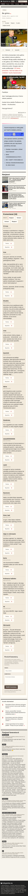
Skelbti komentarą (11, 687)
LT (16, 1)
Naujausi (11, 217)
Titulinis (3, 4)
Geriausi (7, 221)
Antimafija (17, 4)
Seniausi (19, 217)
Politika (12, 4)
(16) (10, 13)
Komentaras (7, 674)
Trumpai (7, 4)
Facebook (7, 23)
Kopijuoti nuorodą (6, 25)
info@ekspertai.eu (14, 118)
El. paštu (18, 23)
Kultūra (22, 4)
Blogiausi (14, 221)
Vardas (6, 667)
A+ (12, 50)
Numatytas (8, 50)
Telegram (13, 23)
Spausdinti (17, 50)
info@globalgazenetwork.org (10, 890)
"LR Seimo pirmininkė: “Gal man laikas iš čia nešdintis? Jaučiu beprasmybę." (12, 70)
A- (3, 50)
